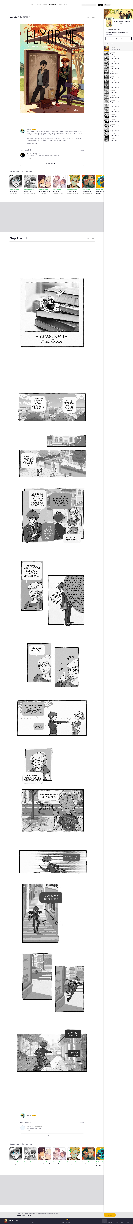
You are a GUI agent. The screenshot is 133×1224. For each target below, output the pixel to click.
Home (32, 4)
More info (20, 1215)
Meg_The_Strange (32, 153)
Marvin (29, 129)
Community (52, 4)
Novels (45, 4)
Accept (110, 1215)
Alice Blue (30, 1126)
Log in (100, 5)
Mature (60, 4)
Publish (107, 5)
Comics (38, 4)
